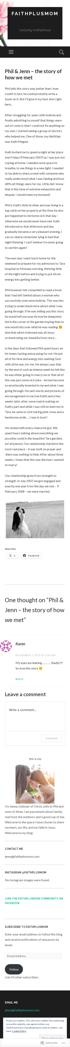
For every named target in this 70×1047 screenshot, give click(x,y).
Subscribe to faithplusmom (26, 926)
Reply (20, 679)
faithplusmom (35, 13)
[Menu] (11, 52)
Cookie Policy (19, 1031)
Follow (14, 969)
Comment (52, 738)
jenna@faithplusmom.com (22, 1010)
